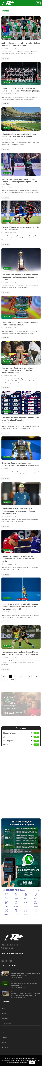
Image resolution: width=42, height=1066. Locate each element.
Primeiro (5, 676)
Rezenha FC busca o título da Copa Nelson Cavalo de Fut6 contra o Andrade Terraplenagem (20, 89)
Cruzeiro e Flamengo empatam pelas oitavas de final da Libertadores (20, 228)
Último (12, 679)
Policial (3, 1042)
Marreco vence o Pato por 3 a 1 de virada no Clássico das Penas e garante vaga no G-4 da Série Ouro (19, 181)
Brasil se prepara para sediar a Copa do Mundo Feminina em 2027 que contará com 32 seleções (19, 653)
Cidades (3, 1013)
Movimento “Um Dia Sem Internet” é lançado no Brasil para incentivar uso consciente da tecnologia (25, 995)
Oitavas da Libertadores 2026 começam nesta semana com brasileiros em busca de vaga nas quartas (19, 277)
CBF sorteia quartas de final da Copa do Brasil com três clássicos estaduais (19, 323)
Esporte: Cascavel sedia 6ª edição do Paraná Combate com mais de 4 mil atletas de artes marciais (18, 558)
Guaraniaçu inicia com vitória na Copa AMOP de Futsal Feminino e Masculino (20, 419)
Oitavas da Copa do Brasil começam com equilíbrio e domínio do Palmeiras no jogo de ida (20, 464)
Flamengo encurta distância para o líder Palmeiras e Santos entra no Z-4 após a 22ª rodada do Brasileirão (18, 370)
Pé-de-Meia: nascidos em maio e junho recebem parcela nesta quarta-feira (25, 974)
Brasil (12, 991)
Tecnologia (4, 1047)
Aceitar (32, 1063)
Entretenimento (6, 1023)
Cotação (13, 982)
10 (7, 679)
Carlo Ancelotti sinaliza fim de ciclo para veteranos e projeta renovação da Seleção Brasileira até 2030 (18, 510)
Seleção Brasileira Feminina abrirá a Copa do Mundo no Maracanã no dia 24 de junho (18, 135)
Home (3, 1033)
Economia (13, 972)
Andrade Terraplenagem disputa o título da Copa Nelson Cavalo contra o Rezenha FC (20, 44)
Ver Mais (6, 58)
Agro (2, 1008)
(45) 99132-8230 (8, 948)
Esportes (4, 1028)
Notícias (4, 1037)
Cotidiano (4, 1018)
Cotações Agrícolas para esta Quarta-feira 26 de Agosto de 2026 (25, 984)
